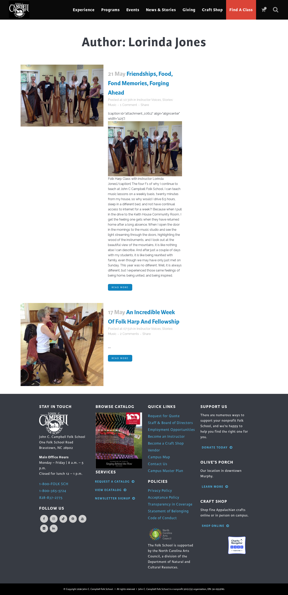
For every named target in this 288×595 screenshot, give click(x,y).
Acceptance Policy (163, 497)
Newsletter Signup (112, 498)
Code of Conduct (162, 518)
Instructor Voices (149, 100)
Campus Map (159, 457)
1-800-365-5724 (52, 490)
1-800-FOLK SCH (53, 484)
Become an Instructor (166, 436)
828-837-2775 (50, 497)
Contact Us (157, 464)
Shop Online (213, 526)
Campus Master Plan (165, 470)
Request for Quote (164, 416)
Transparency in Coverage (170, 504)
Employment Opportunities (171, 429)
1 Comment (128, 105)
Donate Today (215, 447)
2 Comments (129, 334)
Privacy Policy (160, 490)
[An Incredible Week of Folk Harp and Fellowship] (62, 344)
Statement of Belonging (168, 511)
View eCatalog (108, 490)
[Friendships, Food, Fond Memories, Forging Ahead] (62, 96)
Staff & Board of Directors (170, 422)
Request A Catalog (112, 482)
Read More (120, 287)
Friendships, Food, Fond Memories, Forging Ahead (140, 83)
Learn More (212, 487)
